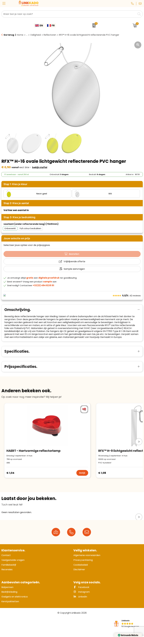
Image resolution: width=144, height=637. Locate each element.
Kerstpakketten (10, 601)
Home (20, 34)
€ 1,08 (102, 472)
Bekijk (82, 472)
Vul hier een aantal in (16, 210)
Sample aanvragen (74, 269)
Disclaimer (79, 569)
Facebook (83, 587)
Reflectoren (50, 34)
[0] (93, 25)
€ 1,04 (10, 472)
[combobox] (69, 14)
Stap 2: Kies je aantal (16, 203)
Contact (6, 555)
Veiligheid (35, 34)
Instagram (84, 591)
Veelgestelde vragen (12, 560)
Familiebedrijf (8, 564)
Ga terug (9, 34)
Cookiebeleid (80, 564)
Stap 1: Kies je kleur (15, 184)
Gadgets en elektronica (14, 596)
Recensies (7, 569)
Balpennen (7, 587)
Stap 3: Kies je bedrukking (19, 217)
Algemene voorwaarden (86, 555)
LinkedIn (82, 596)
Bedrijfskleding (9, 591)
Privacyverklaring (83, 560)
